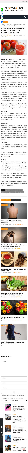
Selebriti (14, 445)
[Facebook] (1, 12)
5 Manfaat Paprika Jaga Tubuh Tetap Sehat (13, 318)
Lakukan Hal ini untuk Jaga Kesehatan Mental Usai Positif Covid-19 (14, 245)
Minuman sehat (19, 190)
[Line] (1, 19)
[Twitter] (1, 15)
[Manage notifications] (24, 449)
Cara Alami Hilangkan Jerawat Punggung (11, 221)
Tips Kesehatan (19, 192)
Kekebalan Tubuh (10, 190)
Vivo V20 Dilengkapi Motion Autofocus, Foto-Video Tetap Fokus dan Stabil (19, 409)
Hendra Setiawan (7, 35)
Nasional (14, 414)
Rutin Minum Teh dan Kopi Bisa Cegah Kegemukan (13, 269)
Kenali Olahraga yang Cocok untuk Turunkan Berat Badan (12, 343)
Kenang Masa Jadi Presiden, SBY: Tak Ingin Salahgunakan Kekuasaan (19, 440)
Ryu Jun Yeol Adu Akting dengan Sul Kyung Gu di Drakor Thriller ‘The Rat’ (19, 449)
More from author (16, 200)
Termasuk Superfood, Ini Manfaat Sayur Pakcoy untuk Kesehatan (12, 294)
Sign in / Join (24, 1)
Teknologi (14, 404)
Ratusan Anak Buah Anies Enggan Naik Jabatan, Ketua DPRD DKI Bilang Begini (19, 430)
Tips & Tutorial (4, 21)
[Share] (1, 22)
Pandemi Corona (10, 192)
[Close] (26, 400)
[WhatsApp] (1, 9)
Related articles (6, 200)
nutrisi (3, 192)
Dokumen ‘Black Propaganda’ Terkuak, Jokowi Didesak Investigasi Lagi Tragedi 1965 (19, 419)
